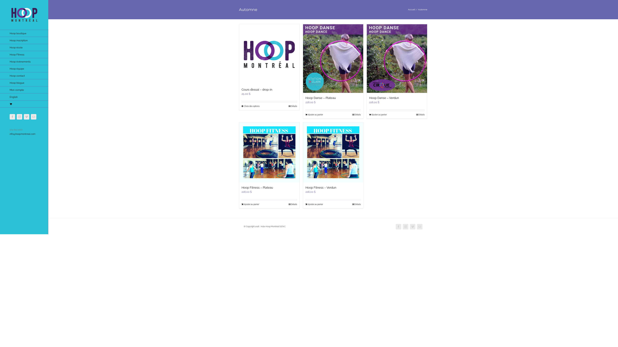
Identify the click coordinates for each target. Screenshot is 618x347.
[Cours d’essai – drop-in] (269, 54)
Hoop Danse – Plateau (320, 98)
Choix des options (252, 106)
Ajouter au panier (315, 115)
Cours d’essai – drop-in (257, 89)
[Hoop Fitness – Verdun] (333, 152)
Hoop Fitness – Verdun (320, 187)
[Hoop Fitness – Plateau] (269, 152)
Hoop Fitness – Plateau (257, 187)
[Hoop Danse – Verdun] (397, 58)
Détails (294, 106)
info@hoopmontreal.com (22, 134)
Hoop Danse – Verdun (384, 98)
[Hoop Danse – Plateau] (333, 58)
